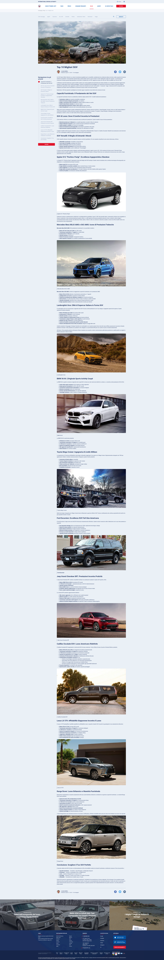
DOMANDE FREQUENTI (80, 6)
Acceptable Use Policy (66, 953)
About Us (57, 953)
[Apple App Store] (119, 937)
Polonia (70, 946)
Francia (70, 940)
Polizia (73, 16)
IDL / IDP (61, 16)
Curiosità (67, 16)
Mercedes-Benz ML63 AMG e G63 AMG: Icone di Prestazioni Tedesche (47, 101)
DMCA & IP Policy (81, 953)
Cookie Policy (71, 953)
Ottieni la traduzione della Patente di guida (45, 938)
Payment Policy (75, 953)
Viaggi (96, 16)
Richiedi (121, 6)
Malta (57, 946)
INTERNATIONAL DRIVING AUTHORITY (47, 1)
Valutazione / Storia (81, 16)
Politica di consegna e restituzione (94, 953)
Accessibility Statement (86, 953)
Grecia (57, 943)
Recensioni (90, 16)
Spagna (70, 936)
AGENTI (99, 6)
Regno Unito (58, 937)
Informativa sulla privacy (107, 953)
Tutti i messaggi (41, 16)
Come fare (55, 16)
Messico (70, 937)
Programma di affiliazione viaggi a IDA (45, 940)
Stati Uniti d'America (59, 936)
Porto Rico (58, 944)
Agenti (48, 16)
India (70, 944)
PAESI (61, 6)
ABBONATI (121, 16)
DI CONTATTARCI (109, 6)
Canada (70, 943)
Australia (57, 941)
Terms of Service (61, 953)
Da (64, 71)
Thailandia (71, 941)
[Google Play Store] (119, 942)
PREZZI (69, 6)
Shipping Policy (101, 953)
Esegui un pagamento (120, 947)
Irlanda (57, 940)
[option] (27, 914)
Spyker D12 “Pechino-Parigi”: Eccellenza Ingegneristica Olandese (47, 95)
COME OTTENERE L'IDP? (50, 6)
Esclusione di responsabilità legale (44, 957)
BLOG (91, 6)
